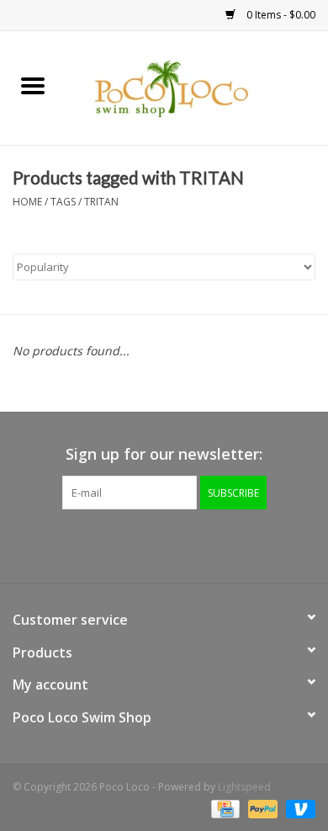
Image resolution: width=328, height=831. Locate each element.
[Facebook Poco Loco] (118, 543)
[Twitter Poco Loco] (148, 543)
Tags (63, 201)
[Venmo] (297, 808)
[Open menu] (33, 85)
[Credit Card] (223, 808)
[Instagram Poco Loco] (209, 543)
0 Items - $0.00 (279, 15)
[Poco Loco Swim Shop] (197, 86)
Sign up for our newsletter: (164, 454)
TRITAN (101, 201)
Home (27, 201)
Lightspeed (244, 787)
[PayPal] (261, 808)
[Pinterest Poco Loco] (179, 543)
